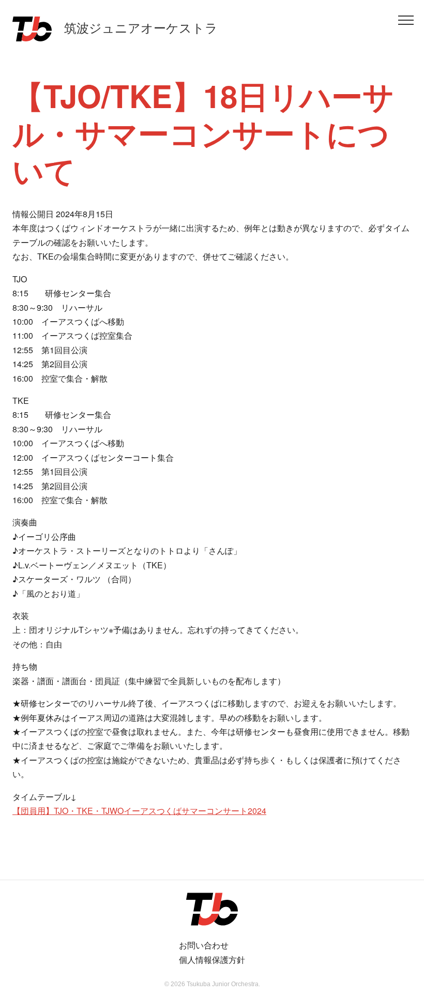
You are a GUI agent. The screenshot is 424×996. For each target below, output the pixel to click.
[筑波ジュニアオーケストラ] (212, 909)
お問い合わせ (204, 945)
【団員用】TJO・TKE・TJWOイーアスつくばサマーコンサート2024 (139, 811)
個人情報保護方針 (212, 959)
